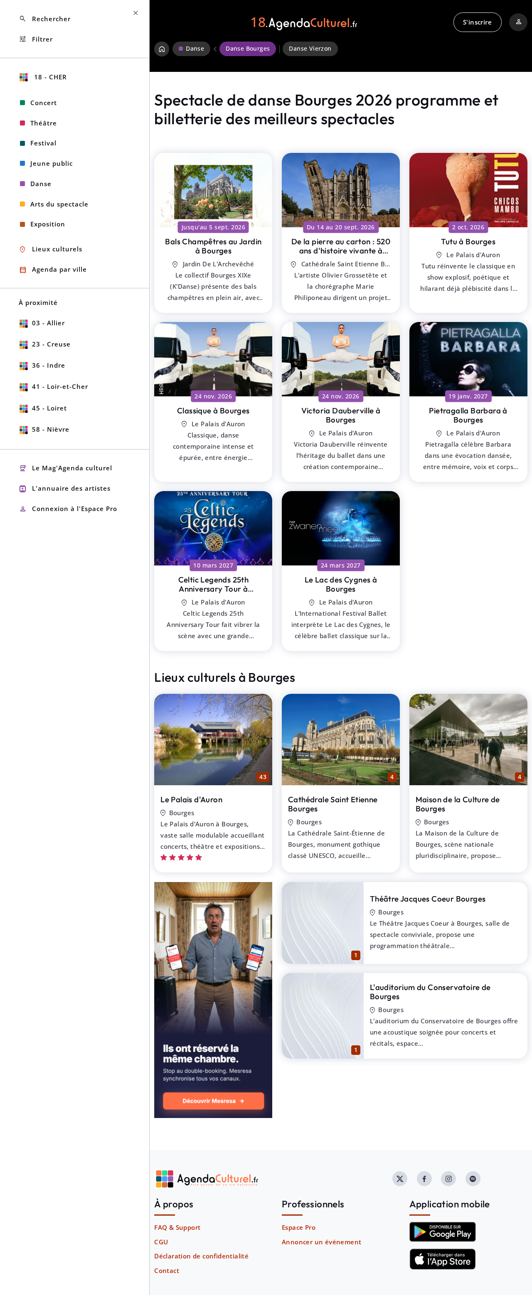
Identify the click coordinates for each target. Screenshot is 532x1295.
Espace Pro (298, 1227)
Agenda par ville (53, 270)
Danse (41, 183)
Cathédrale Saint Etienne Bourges (333, 804)
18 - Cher (49, 77)
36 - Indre (48, 365)
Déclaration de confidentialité (201, 1256)
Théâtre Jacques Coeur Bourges (428, 899)
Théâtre (43, 123)
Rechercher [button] (45, 19)
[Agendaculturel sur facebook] (424, 1178)
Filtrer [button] (36, 39)
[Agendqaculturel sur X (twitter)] (399, 1178)
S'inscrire (477, 22)
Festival (43, 143)
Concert (43, 102)
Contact (166, 1270)
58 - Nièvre (50, 429)
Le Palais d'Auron (191, 799)
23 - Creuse (51, 344)
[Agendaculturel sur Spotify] (473, 1178)
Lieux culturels (50, 249)
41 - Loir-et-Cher (60, 386)
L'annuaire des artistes (65, 489)
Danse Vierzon (310, 48)
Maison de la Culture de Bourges (458, 804)
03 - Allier (48, 323)
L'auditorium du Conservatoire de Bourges (430, 992)
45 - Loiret (49, 408)
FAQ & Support (177, 1227)
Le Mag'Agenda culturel (65, 468)
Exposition (47, 224)
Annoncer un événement (321, 1242)
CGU (161, 1242)
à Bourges (213, 246)
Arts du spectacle (59, 204)
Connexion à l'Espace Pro (68, 509)
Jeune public (51, 163)
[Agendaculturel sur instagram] (448, 1178)
